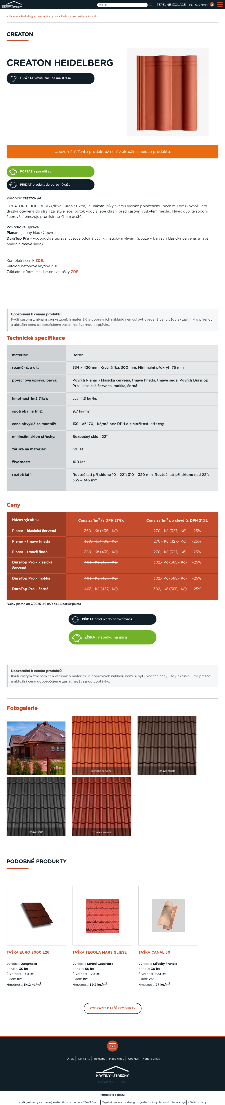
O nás (70, 1058)
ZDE (39, 260)
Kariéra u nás (151, 1058)
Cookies (133, 1058)
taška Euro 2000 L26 (28, 952)
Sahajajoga (178, 1102)
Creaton (94, 16)
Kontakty (84, 1058)
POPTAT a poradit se (35, 171)
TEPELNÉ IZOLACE (171, 4)
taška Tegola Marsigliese (100, 952)
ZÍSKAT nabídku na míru (105, 637)
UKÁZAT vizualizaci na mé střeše (45, 78)
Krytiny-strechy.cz (30, 1102)
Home (13, 16)
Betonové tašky (73, 16)
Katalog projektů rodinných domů (147, 1102)
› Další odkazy (197, 1102)
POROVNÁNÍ (201, 5)
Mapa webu (116, 1058)
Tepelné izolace (112, 1102)
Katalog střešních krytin (39, 16)
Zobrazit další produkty (113, 1008)
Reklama (99, 1058)
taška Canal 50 (154, 952)
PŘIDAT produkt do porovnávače (45, 184)
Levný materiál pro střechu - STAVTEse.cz (72, 1102)
